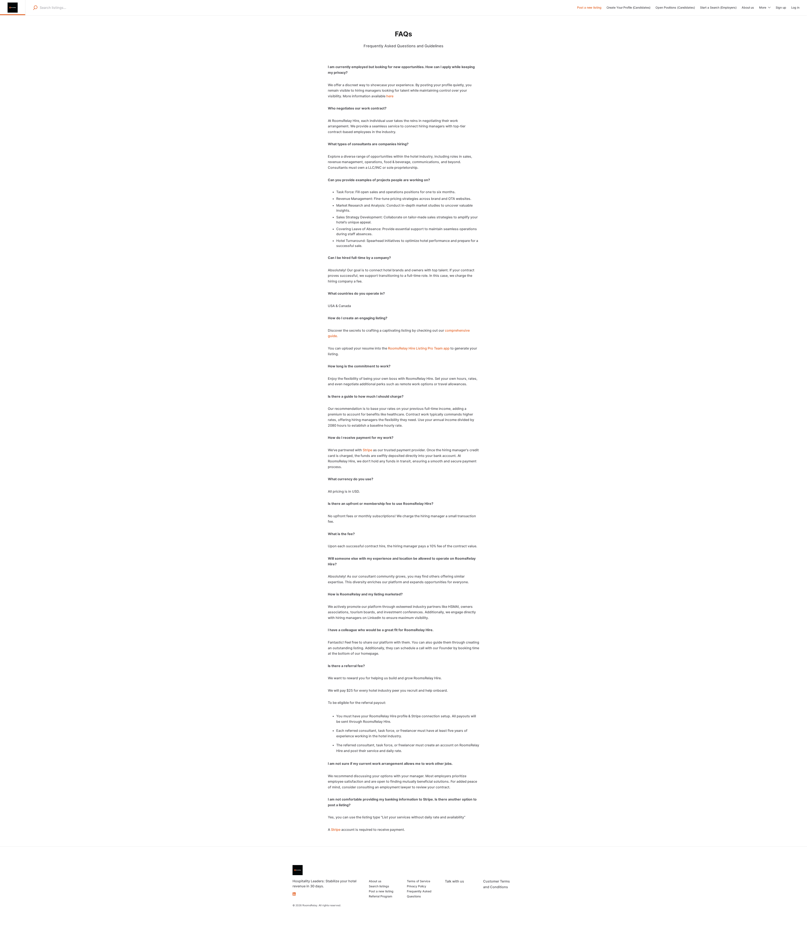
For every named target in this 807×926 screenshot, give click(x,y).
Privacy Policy (416, 886)
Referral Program (380, 896)
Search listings (379, 886)
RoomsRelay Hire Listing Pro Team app (419, 348)
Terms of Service (418, 881)
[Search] (35, 7)
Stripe (367, 450)
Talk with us (454, 881)
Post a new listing (381, 891)
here (389, 96)
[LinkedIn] (294, 894)
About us (375, 881)
